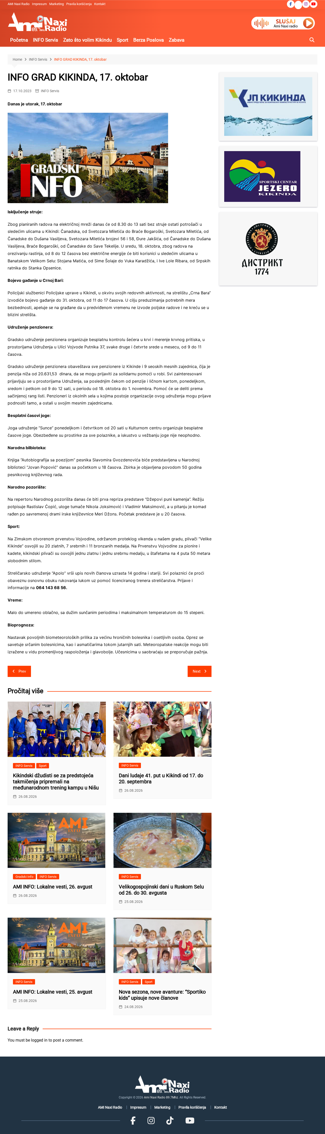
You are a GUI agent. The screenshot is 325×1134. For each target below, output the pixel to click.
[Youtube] (189, 1120)
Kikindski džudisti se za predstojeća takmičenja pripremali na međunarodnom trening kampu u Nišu (56, 781)
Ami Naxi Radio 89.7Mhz (161, 1097)
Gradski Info (24, 877)
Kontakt (99, 4)
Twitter (298, 5)
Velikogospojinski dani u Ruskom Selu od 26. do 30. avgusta (161, 890)
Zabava (176, 40)
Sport (122, 40)
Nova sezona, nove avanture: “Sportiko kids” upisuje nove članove (162, 995)
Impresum (39, 4)
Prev (22, 671)
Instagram (306, 4)
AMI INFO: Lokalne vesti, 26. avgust (52, 887)
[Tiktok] (170, 1120)
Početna (19, 40)
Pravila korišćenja (79, 4)
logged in (39, 1040)
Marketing (56, 4)
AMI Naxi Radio (18, 4)
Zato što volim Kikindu (87, 40)
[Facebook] (133, 1120)
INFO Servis (45, 40)
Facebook (291, 4)
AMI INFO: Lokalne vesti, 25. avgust (52, 992)
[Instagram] (151, 1120)
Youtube (313, 4)
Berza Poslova (148, 40)
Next (197, 671)
